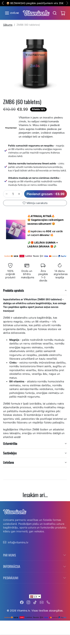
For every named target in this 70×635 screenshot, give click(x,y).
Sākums (7, 24)
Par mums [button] (9, 555)
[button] (11, 13)
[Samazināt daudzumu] (6, 194)
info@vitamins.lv (18, 542)
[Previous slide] (5, 504)
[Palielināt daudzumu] (19, 194)
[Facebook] (21, 602)
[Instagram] (28, 602)
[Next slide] (65, 504)
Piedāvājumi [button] (10, 577)
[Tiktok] (35, 602)
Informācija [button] (11, 566)
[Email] (41, 602)
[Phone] (48, 602)
